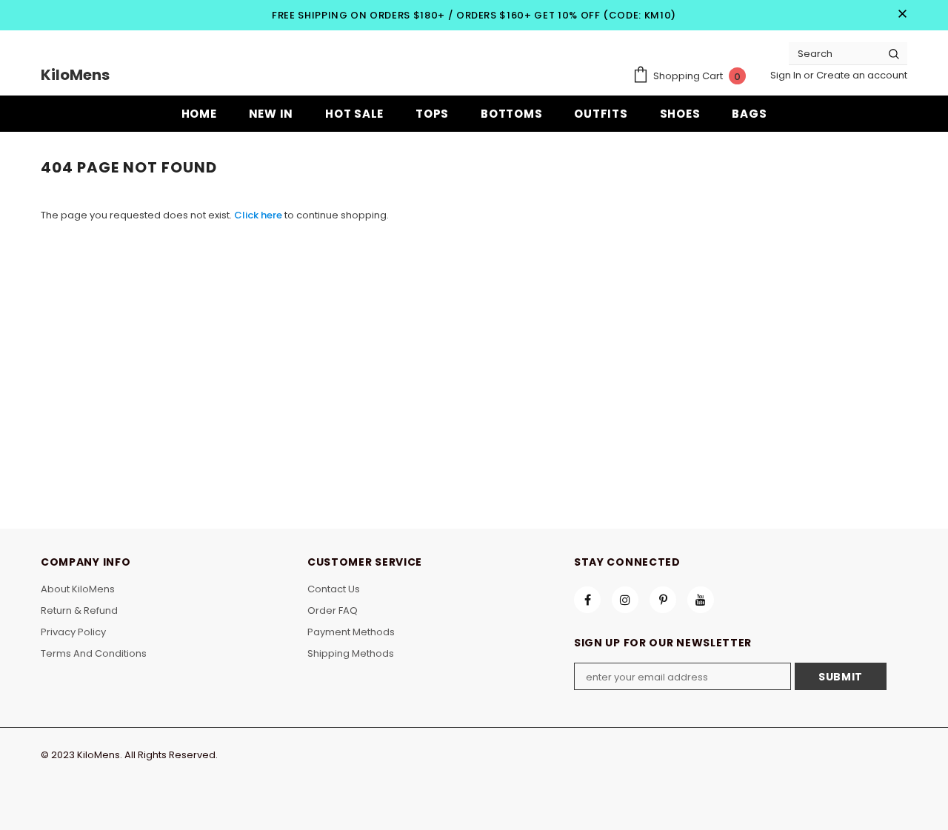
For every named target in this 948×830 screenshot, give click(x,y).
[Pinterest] (663, 599)
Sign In (787, 75)
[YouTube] (700, 599)
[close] (902, 14)
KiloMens (75, 74)
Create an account (861, 75)
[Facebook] (587, 599)
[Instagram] (625, 599)
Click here (259, 215)
